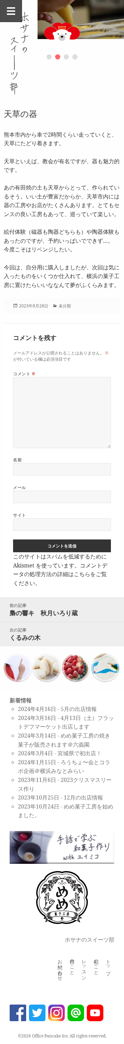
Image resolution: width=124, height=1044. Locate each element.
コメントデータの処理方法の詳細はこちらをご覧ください (60, 574)
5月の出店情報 (79, 709)
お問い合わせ (60, 967)
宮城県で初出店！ (80, 753)
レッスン (84, 967)
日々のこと (72, 964)
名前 (17, 460)
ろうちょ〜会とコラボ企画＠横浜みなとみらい (64, 766)
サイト (19, 515)
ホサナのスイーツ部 (89, 939)
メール (19, 487)
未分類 (65, 306)
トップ (108, 964)
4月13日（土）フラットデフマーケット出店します (66, 722)
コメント (24, 374)
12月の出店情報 (83, 797)
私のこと (96, 964)
